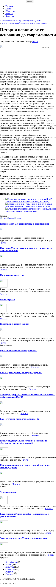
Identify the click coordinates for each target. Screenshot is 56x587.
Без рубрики (11, 562)
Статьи (8, 574)
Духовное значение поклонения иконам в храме (27, 206)
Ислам (8, 564)
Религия (9, 13)
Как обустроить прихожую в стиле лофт (19, 419)
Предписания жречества (12, 275)
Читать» (3, 243)
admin (35, 41)
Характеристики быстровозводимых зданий (20, 21)
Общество (10, 11)
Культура (9, 16)
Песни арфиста (7, 299)
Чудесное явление (8, 492)
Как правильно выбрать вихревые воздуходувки (24, 23)
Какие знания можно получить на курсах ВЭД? (27, 201)
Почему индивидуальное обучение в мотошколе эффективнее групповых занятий (23, 442)
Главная (9, 6)
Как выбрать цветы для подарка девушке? (21, 372)
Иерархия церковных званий (14, 324)
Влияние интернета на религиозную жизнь (30, 210)
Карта (8, 9)
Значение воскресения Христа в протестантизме (23, 538)
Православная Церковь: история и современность (24, 224)
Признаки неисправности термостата (18, 350)
